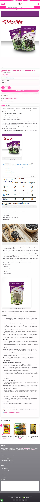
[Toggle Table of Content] (31, 163)
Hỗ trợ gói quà (4, 477)
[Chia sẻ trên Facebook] (4, 101)
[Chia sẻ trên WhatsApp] (1, 101)
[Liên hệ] (2, 500)
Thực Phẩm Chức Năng (9, 9)
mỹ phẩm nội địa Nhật (25, 448)
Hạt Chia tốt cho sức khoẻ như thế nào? (10, 165)
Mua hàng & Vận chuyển (6, 472)
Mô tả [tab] (3, 105)
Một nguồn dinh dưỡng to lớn (9, 169)
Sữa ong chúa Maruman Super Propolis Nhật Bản (33, 437)
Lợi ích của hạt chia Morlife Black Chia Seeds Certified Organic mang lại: (15, 167)
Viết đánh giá (10, 72)
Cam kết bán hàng (5, 468)
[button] (3, 4)
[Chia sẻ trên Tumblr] (13, 101)
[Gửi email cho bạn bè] (8, 101)
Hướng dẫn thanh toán (5, 470)
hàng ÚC (33, 449)
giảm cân (31, 364)
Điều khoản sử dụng (26, 494)
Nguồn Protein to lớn (8, 168)
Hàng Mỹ (30, 449)
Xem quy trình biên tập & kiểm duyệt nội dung (12, 412)
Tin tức (11, 494)
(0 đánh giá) (6, 72)
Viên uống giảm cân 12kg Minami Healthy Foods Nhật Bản (7, 437)
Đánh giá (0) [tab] (8, 105)
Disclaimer (14, 494)
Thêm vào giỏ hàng (20, 90)
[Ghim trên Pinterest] (11, 101)
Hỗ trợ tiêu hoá (7, 170)
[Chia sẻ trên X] (6, 101)
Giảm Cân (15, 98)
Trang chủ (2, 9)
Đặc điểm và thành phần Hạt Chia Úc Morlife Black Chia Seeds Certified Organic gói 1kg (17, 164)
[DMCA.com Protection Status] (26, 497)
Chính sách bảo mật (20, 494)
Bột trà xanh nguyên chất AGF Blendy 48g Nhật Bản (20, 437)
